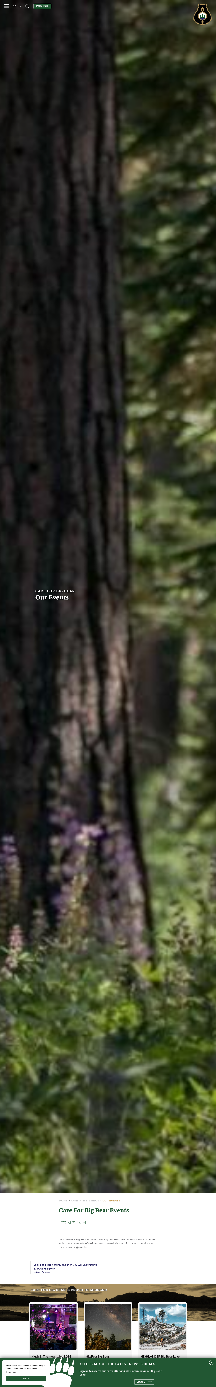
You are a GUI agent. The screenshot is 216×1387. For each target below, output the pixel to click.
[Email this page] (84, 1222)
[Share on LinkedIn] (79, 1222)
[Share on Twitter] (74, 1222)
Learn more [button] (11, 1372)
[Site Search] (27, 6)
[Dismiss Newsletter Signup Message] (211, 1362)
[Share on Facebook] (69, 1222)
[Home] (203, 12)
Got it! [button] (26, 1379)
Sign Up (142, 1381)
